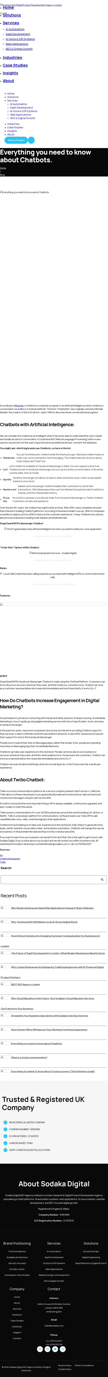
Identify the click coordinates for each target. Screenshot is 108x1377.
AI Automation (15, 29)
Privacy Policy (64, 1365)
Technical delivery (17, 1251)
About (10, 134)
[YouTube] (55, 1349)
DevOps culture (17, 1269)
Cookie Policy (64, 1369)
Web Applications (17, 44)
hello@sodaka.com (54, 1325)
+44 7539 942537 (54, 1340)
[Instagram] (63, 1349)
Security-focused (17, 1263)
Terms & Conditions (84, 1365)
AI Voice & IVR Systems (20, 39)
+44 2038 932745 (54, 1344)
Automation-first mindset (17, 1275)
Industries (13, 124)
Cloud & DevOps (91, 1251)
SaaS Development (18, 34)
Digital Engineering (91, 1257)
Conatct (17, 1338)
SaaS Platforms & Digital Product (91, 1263)
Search (6, 868)
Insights (12, 131)
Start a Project (16, 140)
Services (12, 100)
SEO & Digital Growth (19, 49)
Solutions (13, 97)
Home (10, 93)
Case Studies (15, 127)
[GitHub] (47, 1349)
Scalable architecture (17, 1257)
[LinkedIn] (40, 1349)
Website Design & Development (54, 1275)
